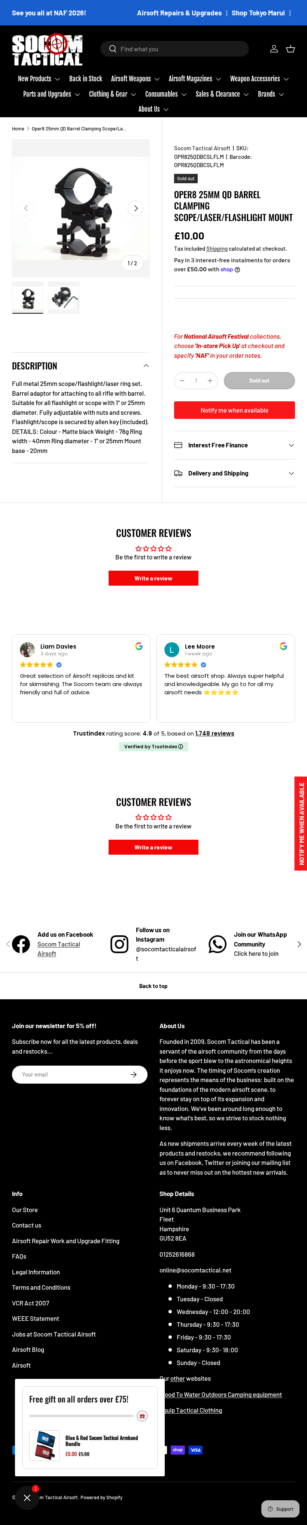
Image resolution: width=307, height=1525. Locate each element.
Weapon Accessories (255, 79)
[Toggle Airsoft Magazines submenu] (218, 79)
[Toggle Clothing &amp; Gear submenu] (133, 94)
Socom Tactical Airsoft (202, 148)
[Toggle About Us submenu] (165, 109)
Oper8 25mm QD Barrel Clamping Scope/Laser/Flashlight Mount (79, 129)
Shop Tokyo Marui (258, 12)
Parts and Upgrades (47, 94)
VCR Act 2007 (30, 1303)
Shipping (217, 248)
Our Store (25, 1209)
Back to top (153, 985)
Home (18, 129)
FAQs (19, 1256)
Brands (266, 94)
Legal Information (36, 1271)
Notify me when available (234, 410)
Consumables (161, 94)
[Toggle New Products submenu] (57, 79)
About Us (149, 109)
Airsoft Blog (28, 1349)
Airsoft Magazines (190, 79)
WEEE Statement (35, 1318)
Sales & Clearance (218, 94)
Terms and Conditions (41, 1287)
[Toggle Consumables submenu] (183, 94)
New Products (34, 79)
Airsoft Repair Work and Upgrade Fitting (65, 1240)
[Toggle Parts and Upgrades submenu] (77, 94)
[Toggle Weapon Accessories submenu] (286, 79)
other (177, 1378)
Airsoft (21, 1365)
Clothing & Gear (108, 94)
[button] (290, 48)
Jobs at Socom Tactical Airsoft (54, 1334)
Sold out (259, 380)
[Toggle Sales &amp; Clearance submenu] (245, 94)
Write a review (153, 578)
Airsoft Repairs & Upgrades (179, 12)
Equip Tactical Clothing (190, 1410)
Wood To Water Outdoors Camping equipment (220, 1394)
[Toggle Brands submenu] (281, 94)
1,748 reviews (214, 733)
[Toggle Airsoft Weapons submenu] (156, 79)
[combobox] (174, 49)
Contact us (26, 1225)
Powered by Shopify (101, 1497)
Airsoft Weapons (131, 79)
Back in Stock (85, 79)
